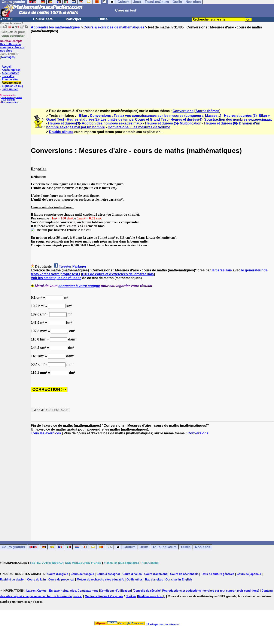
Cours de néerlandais (184, 574)
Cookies (131, 596)
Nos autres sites (9, 102)
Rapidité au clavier (12, 579)
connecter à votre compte (79, 286)
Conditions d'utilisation (115, 590)
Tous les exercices (46, 433)
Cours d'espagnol (108, 574)
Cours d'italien (132, 574)
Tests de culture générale (217, 574)
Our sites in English (178, 579)
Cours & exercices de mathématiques (113, 27)
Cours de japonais (249, 574)
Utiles (103, 19)
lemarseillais (222, 270)
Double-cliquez (61, 132)
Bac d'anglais (154, 579)
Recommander (11, 82)
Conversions (183, 111)
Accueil (6, 19)
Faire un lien (10, 89)
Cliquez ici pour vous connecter (13, 33)
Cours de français (82, 574)
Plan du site (10, 79)
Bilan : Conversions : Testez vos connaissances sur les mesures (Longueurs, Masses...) (150, 115)
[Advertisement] (152, 67)
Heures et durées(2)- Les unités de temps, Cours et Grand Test (117, 119)
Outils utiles (135, 579)
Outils (186, 547)
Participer (73, 19)
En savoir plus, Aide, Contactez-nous (73, 590)
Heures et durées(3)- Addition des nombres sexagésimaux (95, 123)
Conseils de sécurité (147, 590)
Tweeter (65, 266)
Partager (79, 266)
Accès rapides (11, 69)
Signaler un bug (12, 85)
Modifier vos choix (150, 596)
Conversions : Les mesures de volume (139, 127)
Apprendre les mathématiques (55, 27)
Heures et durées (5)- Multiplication (173, 123)
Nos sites (202, 547)
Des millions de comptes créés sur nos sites (12, 45)
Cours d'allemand (156, 574)
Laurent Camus (36, 590)
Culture (130, 547)
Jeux (144, 547)
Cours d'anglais (57, 574)
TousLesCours (164, 547)
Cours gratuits (13, 547)
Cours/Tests (43, 19)
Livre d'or (8, 76)
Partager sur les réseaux (163, 624)
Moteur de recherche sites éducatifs (100, 579)
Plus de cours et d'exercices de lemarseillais (118, 274)
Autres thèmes (207, 111)
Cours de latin (36, 579)
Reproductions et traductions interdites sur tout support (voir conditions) (210, 590)
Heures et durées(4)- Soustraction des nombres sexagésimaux (221, 119)
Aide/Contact (10, 73)
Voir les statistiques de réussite (56, 278)
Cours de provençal (61, 579)
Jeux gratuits (8, 100)
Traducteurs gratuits (11, 97)
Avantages (8, 57)
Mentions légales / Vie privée (104, 596)
